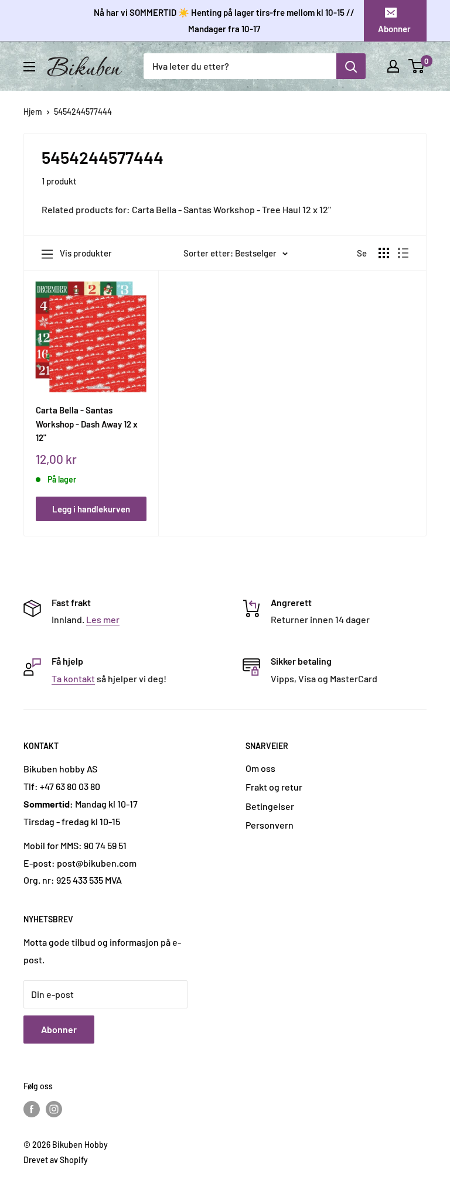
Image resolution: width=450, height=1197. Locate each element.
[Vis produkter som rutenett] (384, 253)
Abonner (394, 28)
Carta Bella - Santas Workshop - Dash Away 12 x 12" (87, 424)
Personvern (270, 824)
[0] (417, 66)
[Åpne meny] (29, 66)
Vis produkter (86, 253)
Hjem (32, 112)
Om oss (260, 768)
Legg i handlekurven (91, 509)
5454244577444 (83, 112)
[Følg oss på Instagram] (54, 1108)
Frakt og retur (274, 786)
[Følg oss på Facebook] (31, 1108)
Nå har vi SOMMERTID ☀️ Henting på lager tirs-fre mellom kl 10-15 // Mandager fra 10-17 (224, 20)
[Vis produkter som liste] (403, 253)
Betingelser (270, 806)
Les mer (103, 619)
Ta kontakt (73, 678)
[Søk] (351, 66)
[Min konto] (393, 66)
